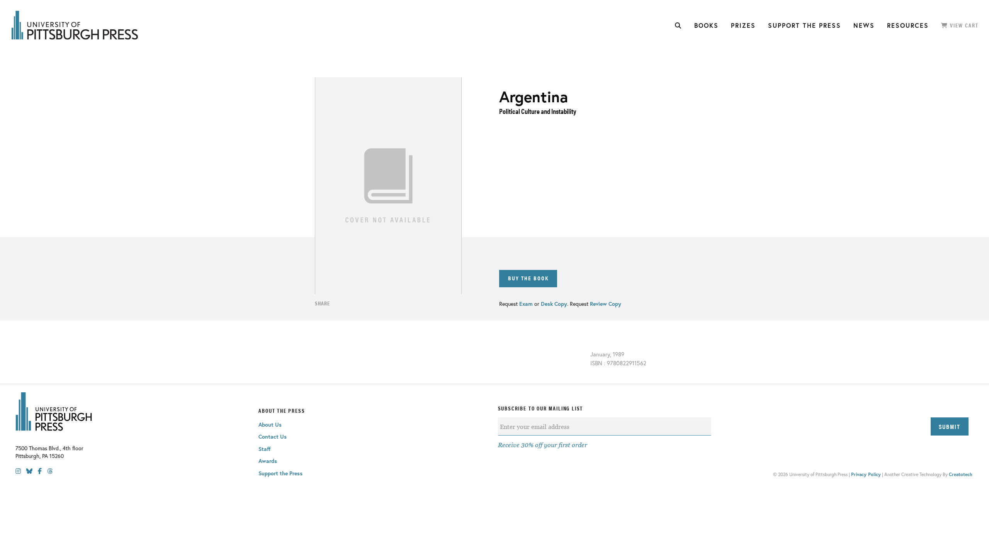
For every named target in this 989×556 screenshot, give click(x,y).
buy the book (528, 278)
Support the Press (280, 473)
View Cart (963, 25)
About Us (270, 424)
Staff (264, 449)
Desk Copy (554, 303)
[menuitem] (678, 25)
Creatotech (960, 474)
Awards (267, 460)
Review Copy (604, 303)
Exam (526, 303)
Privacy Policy (866, 474)
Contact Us (272, 436)
